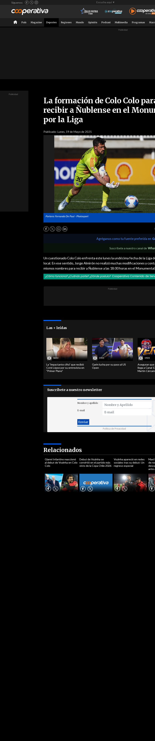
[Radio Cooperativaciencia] (113, 11)
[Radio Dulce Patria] (89, 11)
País (23, 22)
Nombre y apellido (87, 403)
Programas (138, 22)
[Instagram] (36, 2)
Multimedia (121, 22)
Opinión (92, 22)
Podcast (106, 22)
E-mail (81, 410)
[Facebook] (27, 2)
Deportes (51, 22)
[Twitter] (31, 2)
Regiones (66, 22)
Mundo (80, 22)
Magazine (36, 22)
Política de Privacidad (114, 428)
